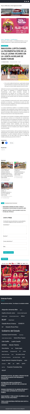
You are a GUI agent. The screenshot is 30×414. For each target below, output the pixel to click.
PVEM (24, 351)
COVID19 (21, 323)
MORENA (4, 345)
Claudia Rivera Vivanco (9, 323)
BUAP (4, 320)
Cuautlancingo (5, 45)
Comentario (6, 224)
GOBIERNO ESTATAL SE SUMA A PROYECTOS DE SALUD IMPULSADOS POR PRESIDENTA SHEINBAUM (14, 377)
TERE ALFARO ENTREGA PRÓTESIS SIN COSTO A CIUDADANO (14, 402)
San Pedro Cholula (16, 357)
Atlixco (23, 316)
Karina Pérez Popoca (19, 338)
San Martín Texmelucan (6, 357)
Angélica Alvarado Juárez (8, 313)
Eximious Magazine (21, 408)
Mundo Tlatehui (14, 345)
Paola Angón (18, 348)
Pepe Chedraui (5, 351)
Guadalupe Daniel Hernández (11, 203)
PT (20, 351)
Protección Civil (13, 351)
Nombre (5, 236)
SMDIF (25, 360)
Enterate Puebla (5, 61)
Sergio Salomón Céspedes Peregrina (12, 360)
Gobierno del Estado (11, 331)
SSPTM (3, 367)
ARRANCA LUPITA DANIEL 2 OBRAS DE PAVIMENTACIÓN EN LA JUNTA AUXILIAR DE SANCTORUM (20, 172)
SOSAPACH (4, 363)
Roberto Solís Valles (5, 354)
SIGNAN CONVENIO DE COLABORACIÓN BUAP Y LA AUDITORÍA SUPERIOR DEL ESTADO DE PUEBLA (14, 391)
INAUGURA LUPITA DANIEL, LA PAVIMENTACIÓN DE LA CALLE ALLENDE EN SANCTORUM (6, 192)
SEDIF (23, 357)
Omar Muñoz (5, 348)
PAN (12, 348)
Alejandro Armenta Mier (10, 309)
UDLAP (4, 370)
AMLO (21, 309)
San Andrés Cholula (20, 354)
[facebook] (24, 1)
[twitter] (26, 1)
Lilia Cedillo (5, 341)
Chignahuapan (11, 320)
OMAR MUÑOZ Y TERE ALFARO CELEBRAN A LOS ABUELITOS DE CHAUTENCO (14, 396)
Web (4, 246)
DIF (2, 327)
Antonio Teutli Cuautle (22, 313)
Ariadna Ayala (4, 316)
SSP (13, 363)
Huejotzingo (21, 334)
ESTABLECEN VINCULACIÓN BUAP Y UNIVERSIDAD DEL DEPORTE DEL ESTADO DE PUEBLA (14, 384)
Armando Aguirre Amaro (14, 316)
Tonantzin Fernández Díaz (14, 367)
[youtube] (28, 1)
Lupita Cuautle (16, 341)
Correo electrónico (8, 241)
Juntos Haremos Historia (7, 338)
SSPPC (23, 363)
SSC (9, 363)
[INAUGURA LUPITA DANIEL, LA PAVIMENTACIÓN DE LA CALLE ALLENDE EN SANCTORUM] (7, 185)
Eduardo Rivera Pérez (12, 327)
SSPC (18, 363)
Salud (12, 354)
